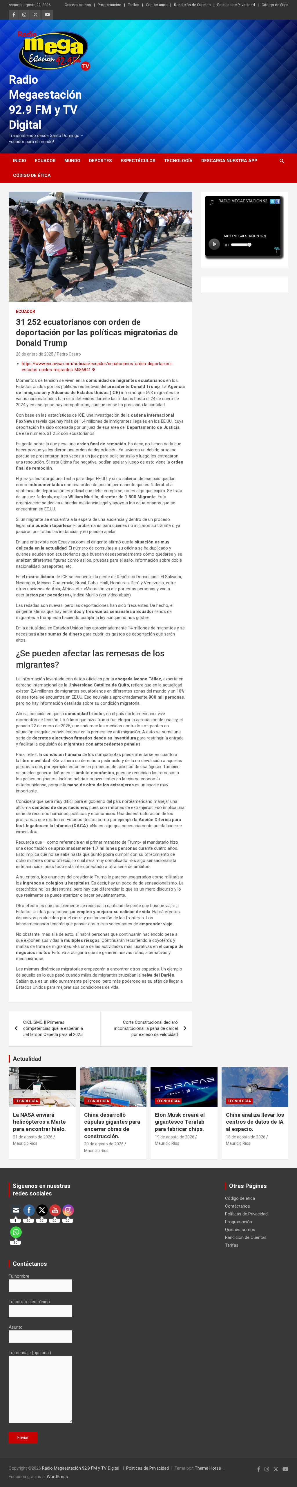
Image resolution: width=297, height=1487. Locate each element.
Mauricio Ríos (25, 1143)
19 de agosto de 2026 (174, 1137)
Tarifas (133, 5)
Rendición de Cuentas (192, 5)
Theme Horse (208, 1468)
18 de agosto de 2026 (245, 1137)
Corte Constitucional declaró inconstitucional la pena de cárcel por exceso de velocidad (146, 1028)
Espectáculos (138, 160)
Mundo (72, 160)
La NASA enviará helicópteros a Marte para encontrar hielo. (39, 1121)
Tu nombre (19, 1276)
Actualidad (27, 1058)
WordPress (57, 1476)
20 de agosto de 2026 (104, 1144)
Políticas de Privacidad (236, 5)
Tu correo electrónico (29, 1301)
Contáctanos (156, 5)
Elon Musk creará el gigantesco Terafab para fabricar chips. (180, 1121)
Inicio (19, 160)
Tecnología (178, 160)
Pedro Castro (69, 354)
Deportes (100, 160)
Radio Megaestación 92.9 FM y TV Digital (81, 1468)
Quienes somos (78, 5)
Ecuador (45, 160)
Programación (109, 5)
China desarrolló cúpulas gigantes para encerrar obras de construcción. (112, 1125)
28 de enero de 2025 (34, 354)
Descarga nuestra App (229, 160)
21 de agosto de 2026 (32, 1137)
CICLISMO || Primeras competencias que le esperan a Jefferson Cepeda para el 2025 (53, 1028)
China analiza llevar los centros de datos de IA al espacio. (255, 1121)
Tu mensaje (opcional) (30, 1352)
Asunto (16, 1327)
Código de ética (275, 5)
